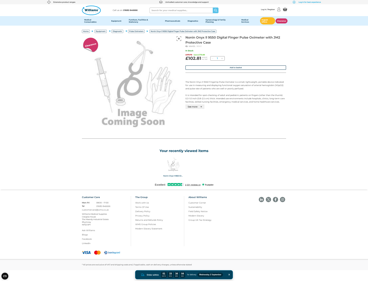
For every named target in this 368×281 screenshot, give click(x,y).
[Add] (222, 58)
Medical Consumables (90, 21)
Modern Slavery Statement (148, 228)
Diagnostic (117, 31)
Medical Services (245, 21)
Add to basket (236, 67)
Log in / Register (268, 9)
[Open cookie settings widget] (4, 276)
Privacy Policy (142, 215)
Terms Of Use (142, 207)
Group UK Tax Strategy (199, 220)
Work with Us (142, 202)
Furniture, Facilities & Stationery (138, 21)
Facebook (87, 239)
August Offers (264, 21)
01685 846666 (103, 206)
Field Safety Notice (197, 211)
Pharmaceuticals (172, 21)
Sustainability (195, 207)
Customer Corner (197, 202)
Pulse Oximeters (136, 31)
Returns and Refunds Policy (149, 220)
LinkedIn (86, 243)
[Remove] (212, 58)
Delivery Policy (142, 211)
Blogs (85, 234)
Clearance (281, 21)
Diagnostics (193, 21)
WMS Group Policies (145, 224)
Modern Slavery (196, 215)
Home (86, 31)
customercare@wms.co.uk (95, 210)
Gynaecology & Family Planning (216, 21)
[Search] (215, 10)
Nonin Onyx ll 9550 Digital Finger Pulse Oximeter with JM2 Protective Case (173, 176)
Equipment (116, 21)
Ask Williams (88, 230)
